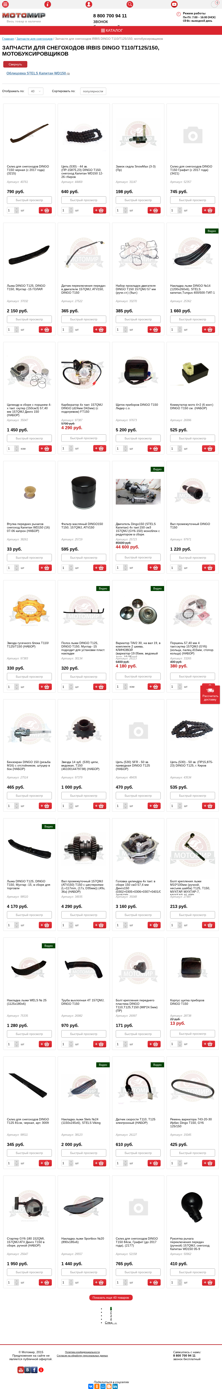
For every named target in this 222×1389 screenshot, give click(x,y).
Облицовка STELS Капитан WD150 (38, 73)
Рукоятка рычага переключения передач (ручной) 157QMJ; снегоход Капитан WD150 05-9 (189, 1244)
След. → (111, 1322)
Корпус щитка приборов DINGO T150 (187, 1001)
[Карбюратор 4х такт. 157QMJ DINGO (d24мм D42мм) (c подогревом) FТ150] (83, 372)
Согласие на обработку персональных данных (82, 1355)
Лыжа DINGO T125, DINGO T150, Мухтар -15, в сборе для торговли (28, 884)
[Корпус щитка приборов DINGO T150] (192, 968)
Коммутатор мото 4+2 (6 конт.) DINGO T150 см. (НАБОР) (191, 406)
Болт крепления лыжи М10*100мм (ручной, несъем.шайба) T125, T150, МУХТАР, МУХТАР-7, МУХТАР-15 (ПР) (190, 888)
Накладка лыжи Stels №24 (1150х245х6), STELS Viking (81, 1120)
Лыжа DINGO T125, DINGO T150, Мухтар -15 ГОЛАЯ (26, 287)
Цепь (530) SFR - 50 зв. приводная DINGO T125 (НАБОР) (133, 765)
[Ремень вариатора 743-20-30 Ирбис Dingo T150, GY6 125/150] (192, 1087)
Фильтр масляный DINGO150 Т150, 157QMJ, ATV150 (82, 525)
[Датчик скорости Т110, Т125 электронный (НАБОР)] (138, 1087)
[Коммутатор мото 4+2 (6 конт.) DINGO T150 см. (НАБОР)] (192, 372)
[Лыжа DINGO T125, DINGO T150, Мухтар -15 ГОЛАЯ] (29, 253)
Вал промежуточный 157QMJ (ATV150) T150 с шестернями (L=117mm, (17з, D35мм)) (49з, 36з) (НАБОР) (83, 886)
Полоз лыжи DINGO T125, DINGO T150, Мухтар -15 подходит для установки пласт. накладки (83, 648)
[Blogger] (109, 1386)
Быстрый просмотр (29, 200)
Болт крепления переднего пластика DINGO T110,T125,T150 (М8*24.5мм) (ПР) (137, 1005)
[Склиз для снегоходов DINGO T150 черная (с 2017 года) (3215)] (29, 134)
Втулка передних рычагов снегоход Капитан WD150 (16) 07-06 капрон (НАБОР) (28, 527)
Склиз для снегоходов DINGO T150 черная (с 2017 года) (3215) (28, 170)
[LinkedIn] (115, 1386)
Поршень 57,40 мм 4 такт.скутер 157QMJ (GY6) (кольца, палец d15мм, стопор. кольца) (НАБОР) (192, 648)
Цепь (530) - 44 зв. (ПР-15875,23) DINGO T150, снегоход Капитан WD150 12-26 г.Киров (82, 172)
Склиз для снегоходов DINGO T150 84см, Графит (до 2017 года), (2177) (137, 1242)
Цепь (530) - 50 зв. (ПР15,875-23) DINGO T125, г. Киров (191, 763)
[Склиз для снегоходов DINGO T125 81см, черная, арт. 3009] (29, 1087)
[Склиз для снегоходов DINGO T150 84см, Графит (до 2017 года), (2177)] (138, 1206)
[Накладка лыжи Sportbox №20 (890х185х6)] (83, 1206)
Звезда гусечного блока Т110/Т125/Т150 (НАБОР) (28, 644)
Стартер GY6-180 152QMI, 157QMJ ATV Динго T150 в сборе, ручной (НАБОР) (26, 1242)
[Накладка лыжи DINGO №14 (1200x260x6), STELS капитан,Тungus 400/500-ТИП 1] (192, 253)
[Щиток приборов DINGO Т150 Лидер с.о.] (138, 372)
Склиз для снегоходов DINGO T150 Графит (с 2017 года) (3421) (191, 170)
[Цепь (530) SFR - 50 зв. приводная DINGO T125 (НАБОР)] (138, 730)
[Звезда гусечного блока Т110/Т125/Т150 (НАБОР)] (29, 611)
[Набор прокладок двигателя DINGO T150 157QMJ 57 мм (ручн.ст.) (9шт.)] (138, 253)
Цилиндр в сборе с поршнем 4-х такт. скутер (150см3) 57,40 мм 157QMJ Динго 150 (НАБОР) (29, 410)
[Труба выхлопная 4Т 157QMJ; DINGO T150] (83, 968)
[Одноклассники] (97, 1386)
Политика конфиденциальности (82, 1352)
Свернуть (15, 64)
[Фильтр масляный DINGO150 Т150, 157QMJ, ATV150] (83, 491)
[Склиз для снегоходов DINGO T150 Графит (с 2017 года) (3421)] (192, 134)
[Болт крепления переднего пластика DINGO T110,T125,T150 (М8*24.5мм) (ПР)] (138, 968)
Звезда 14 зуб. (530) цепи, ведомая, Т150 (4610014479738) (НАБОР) (80, 765)
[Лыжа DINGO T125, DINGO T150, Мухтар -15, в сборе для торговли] (29, 849)
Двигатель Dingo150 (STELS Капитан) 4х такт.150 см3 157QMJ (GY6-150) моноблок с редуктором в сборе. (138, 529)
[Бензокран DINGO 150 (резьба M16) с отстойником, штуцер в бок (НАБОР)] (29, 730)
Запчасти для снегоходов (34, 38)
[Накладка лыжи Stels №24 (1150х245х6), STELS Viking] (83, 1087)
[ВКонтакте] (90, 1386)
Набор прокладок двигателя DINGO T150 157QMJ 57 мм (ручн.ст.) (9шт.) (136, 289)
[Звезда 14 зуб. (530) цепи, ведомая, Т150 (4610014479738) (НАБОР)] (83, 730)
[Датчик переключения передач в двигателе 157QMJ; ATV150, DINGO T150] (83, 253)
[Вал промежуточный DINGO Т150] (192, 491)
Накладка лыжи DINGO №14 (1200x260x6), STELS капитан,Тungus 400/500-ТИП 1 (192, 289)
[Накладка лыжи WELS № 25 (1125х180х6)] (29, 968)
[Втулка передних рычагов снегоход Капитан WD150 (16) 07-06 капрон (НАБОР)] (29, 491)
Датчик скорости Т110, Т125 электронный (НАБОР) (135, 1120)
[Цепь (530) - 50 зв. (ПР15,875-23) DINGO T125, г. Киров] (192, 730)
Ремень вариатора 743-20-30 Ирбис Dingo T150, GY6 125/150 (191, 1122)
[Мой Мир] (103, 1386)
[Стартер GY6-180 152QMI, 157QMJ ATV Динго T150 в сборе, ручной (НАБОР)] (29, 1206)
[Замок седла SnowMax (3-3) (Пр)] (138, 134)
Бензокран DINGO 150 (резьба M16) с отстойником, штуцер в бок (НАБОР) (29, 765)
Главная (8, 38)
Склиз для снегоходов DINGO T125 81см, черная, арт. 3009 (28, 1120)
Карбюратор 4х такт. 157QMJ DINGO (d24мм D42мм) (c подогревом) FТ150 (82, 408)
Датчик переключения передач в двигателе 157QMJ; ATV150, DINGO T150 (83, 289)
